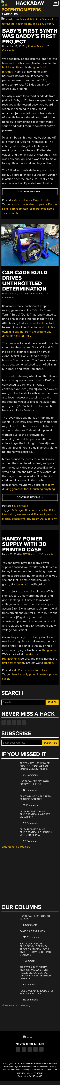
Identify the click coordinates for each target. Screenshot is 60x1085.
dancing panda (38, 204)
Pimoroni (39, 514)
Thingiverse (49, 650)
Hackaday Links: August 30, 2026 (35, 918)
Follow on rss (19, 722)
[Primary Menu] (56, 3)
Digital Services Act (34, 1070)
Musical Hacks (41, 200)
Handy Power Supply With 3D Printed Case (24, 544)
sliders (6, 213)
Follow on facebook (3, 722)
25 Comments (30, 775)
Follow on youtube (14, 722)
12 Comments (45, 554)
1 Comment (29, 960)
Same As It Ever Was (32, 931)
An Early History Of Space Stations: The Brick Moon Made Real (36, 832)
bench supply (20, 674)
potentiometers (19, 208)
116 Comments (31, 937)
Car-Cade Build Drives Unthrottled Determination (24, 280)
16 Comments (30, 805)
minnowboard (24, 514)
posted (48, 663)
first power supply (14, 663)
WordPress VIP (35, 1076)
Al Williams (28, 554)
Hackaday (30, 3)
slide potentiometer (41, 208)
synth (14, 213)
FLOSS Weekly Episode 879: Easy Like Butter (36, 992)
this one (21, 584)
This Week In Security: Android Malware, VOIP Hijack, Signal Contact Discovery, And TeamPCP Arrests (35, 973)
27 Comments (30, 823)
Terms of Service (17, 1070)
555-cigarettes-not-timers (27, 510)
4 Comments (30, 984)
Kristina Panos (35, 46)
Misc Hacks (21, 505)
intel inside (8, 514)
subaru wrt (51, 518)
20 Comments (30, 841)
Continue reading (34, 192)
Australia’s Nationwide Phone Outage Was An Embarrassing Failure (35, 766)
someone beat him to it (39, 323)
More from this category (15, 846)
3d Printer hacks (24, 670)
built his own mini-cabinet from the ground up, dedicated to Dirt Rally (28, 332)
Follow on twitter (9, 722)
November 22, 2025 (13, 46)
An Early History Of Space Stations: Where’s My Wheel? (35, 814)
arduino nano (20, 204)
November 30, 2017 (12, 293)
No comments (30, 790)
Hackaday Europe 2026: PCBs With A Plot (34, 783)
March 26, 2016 (10, 554)
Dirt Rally (49, 510)
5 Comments (30, 925)
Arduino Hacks (23, 200)
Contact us (24, 722)
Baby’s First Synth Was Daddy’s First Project (30, 36)
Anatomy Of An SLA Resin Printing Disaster (35, 798)
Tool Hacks (41, 670)
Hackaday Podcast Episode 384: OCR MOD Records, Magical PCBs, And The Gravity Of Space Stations (36, 949)
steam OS (37, 518)
